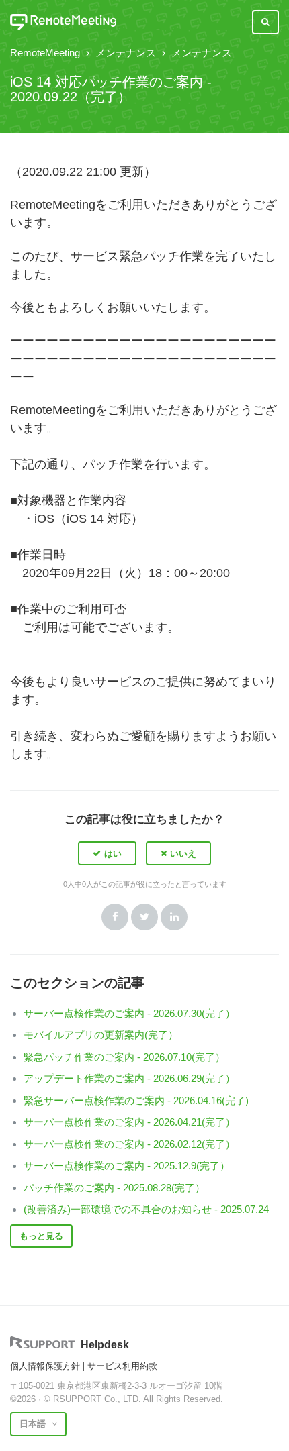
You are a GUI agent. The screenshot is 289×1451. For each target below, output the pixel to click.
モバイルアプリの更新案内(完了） (101, 1034)
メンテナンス (125, 52)
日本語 (33, 1424)
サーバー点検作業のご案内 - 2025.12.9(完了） (127, 1165)
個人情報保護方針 (45, 1366)
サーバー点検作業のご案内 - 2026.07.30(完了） (129, 1013)
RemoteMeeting (45, 52)
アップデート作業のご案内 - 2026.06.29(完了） (129, 1078)
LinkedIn (174, 917)
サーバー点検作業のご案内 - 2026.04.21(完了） (129, 1122)
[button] (107, 853)
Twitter (144, 917)
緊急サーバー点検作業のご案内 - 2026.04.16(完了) (136, 1100)
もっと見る (41, 1236)
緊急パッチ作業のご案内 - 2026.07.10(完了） (124, 1057)
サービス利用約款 (122, 1366)
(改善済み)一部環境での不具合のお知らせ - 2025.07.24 (146, 1209)
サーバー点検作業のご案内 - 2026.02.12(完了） (129, 1144)
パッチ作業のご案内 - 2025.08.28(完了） (114, 1187)
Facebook (114, 917)
